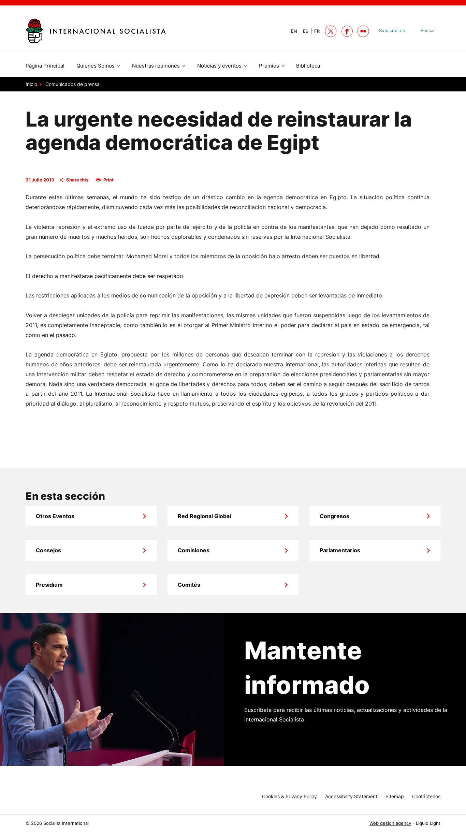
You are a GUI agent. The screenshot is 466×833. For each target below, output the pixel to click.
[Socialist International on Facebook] (347, 31)
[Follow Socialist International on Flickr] (363, 31)
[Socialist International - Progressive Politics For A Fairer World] (96, 30)
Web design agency (390, 823)
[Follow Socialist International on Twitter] (331, 31)
